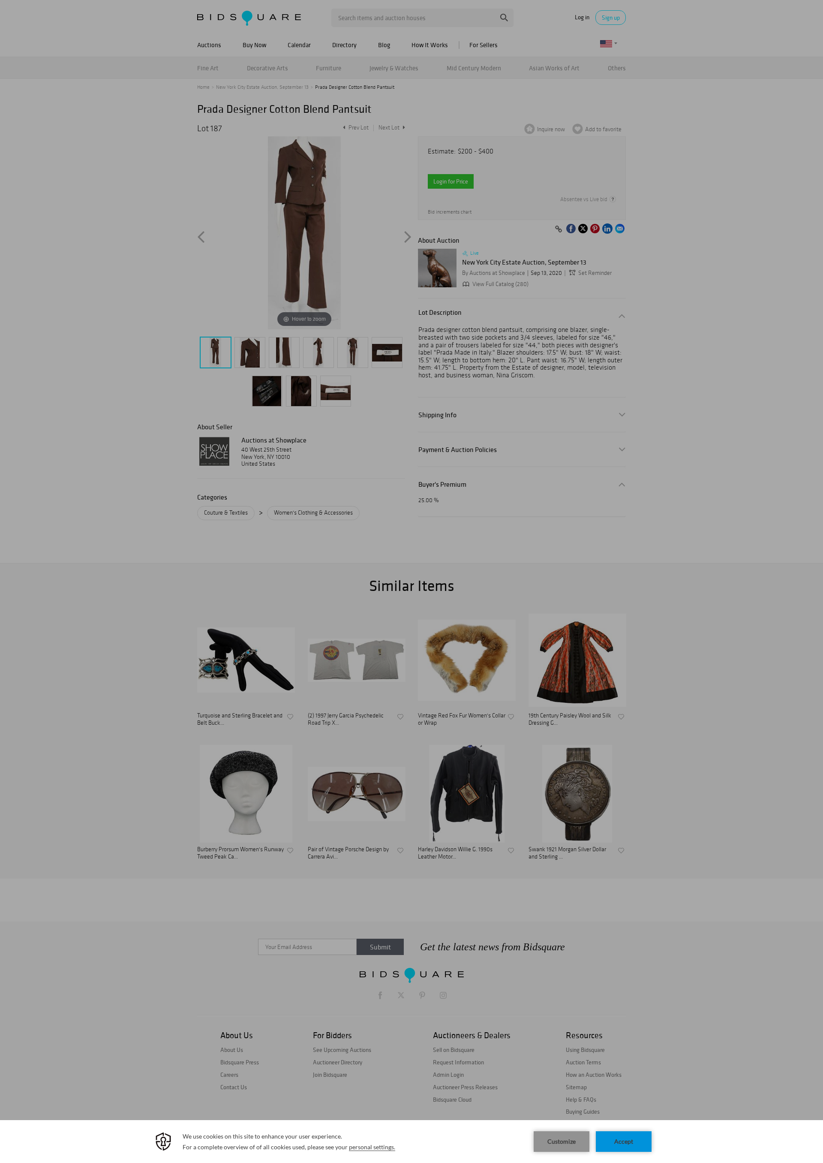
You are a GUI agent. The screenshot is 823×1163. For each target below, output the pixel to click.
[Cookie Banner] (411, 1141)
